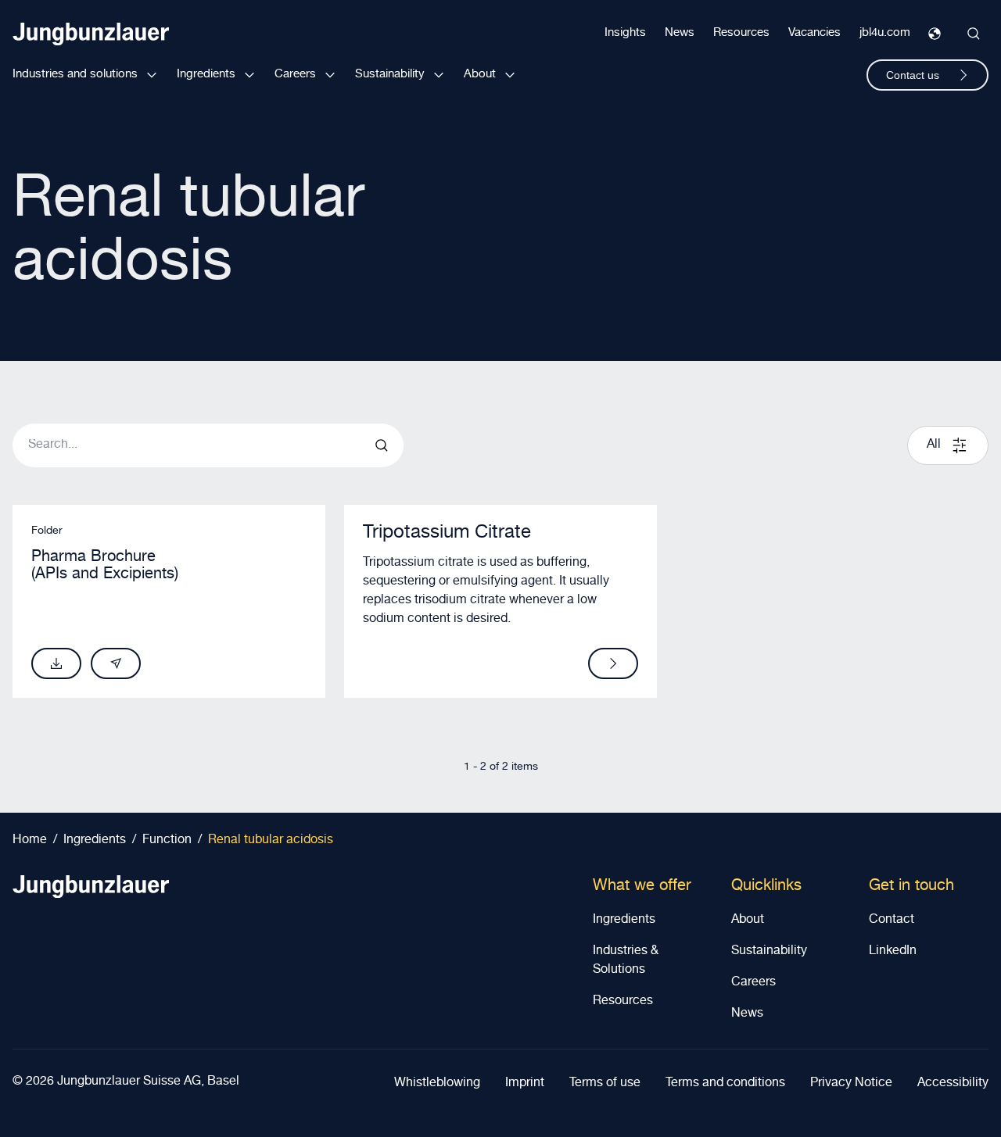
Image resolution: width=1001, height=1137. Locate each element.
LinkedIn (893, 952)
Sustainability (390, 74)
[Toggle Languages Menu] (934, 33)
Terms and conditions (725, 1084)
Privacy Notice (851, 1084)
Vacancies (814, 33)
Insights (625, 33)
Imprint (524, 1084)
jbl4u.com (884, 33)
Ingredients (206, 74)
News (679, 33)
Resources (741, 33)
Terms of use (604, 1084)
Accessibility (952, 1084)
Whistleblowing (437, 1084)
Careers (295, 74)
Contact (891, 920)
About (480, 74)
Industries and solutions (75, 74)
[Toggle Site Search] (973, 33)
